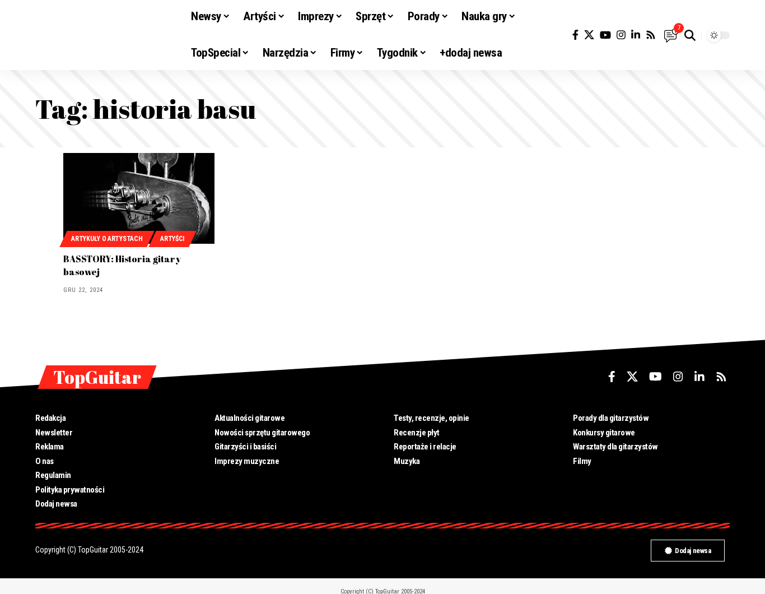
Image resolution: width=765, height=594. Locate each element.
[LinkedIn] (635, 35)
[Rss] (651, 35)
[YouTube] (605, 35)
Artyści (172, 239)
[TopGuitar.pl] (104, 35)
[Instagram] (621, 35)
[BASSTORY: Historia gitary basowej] (138, 198)
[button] (690, 35)
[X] (589, 35)
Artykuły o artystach (106, 239)
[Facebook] (575, 35)
